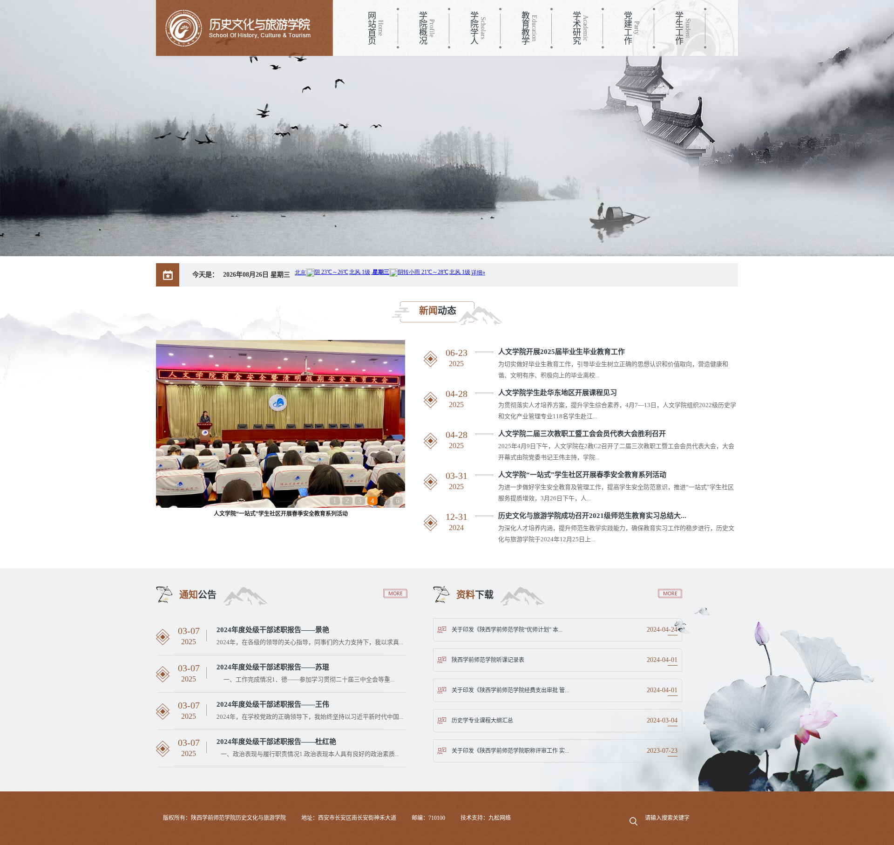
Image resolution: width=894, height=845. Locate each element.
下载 (475, 595)
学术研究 (576, 28)
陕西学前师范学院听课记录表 (488, 660)
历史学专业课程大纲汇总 (482, 720)
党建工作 (627, 28)
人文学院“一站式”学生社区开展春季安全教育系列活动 (281, 514)
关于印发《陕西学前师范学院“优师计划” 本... (507, 630)
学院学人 (473, 28)
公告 (198, 595)
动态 (437, 311)
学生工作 (678, 28)
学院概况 (422, 28)
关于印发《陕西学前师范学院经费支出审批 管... (510, 690)
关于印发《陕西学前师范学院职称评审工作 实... (510, 751)
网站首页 (371, 28)
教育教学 (524, 28)
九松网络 (499, 818)
